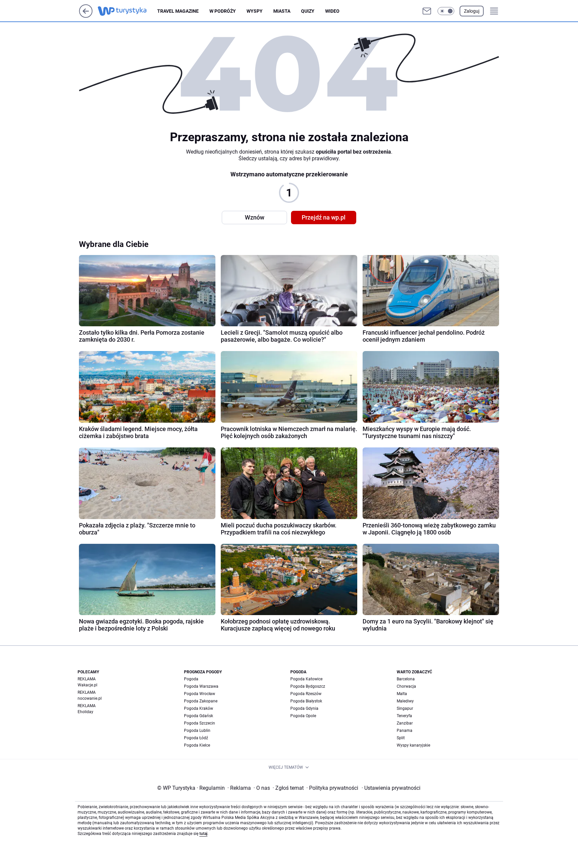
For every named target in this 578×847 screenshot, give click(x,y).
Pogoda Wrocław (199, 693)
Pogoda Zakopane (200, 701)
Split (401, 738)
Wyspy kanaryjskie (413, 745)
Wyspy (255, 11)
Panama (404, 730)
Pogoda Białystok (306, 701)
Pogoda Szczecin (199, 723)
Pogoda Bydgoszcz (307, 686)
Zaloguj (471, 11)
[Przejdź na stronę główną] (86, 16)
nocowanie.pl (90, 698)
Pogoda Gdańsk (198, 715)
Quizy (307, 11)
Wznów (254, 217)
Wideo (332, 11)
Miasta (281, 11)
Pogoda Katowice (306, 679)
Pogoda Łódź (196, 738)
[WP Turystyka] (127, 11)
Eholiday (85, 711)
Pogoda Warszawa (201, 686)
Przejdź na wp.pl (324, 217)
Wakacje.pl (87, 685)
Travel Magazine (178, 11)
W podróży (222, 11)
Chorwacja (406, 686)
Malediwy (405, 701)
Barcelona (406, 679)
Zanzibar (405, 723)
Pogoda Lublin (197, 730)
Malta (402, 693)
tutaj (203, 833)
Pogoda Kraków (198, 708)
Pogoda (191, 679)
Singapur (405, 708)
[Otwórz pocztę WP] (426, 11)
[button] (446, 11)
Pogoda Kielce (197, 745)
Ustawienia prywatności (391, 788)
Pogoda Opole (303, 715)
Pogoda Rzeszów (305, 693)
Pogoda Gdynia (304, 708)
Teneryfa (404, 715)
